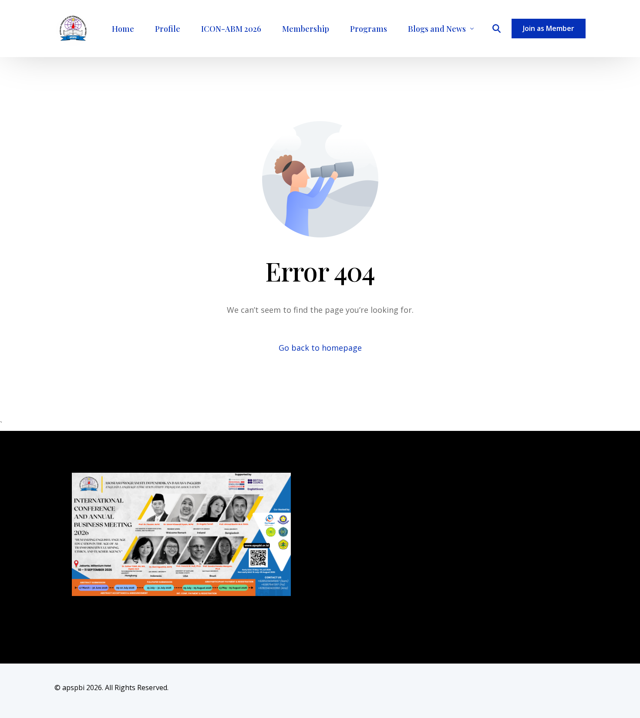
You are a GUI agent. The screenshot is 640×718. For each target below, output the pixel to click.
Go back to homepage (320, 347)
